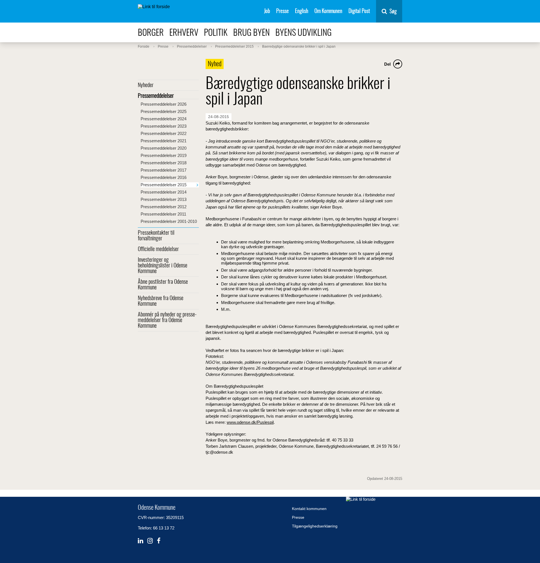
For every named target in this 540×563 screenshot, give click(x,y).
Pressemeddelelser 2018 (163, 162)
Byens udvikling (303, 33)
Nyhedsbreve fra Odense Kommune (160, 301)
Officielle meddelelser (158, 249)
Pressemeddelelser (156, 96)
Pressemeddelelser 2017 (163, 170)
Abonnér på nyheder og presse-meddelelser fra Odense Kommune (167, 320)
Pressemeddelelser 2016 (163, 177)
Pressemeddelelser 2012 (163, 206)
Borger (151, 33)
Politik (216, 33)
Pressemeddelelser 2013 (163, 199)
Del (387, 64)
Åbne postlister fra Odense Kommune (163, 285)
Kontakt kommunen (309, 508)
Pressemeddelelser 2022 (163, 133)
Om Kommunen (328, 11)
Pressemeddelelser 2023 (163, 126)
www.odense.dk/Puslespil (250, 422)
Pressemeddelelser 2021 (163, 140)
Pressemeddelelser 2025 (163, 111)
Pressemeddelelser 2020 (163, 148)
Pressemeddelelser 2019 (163, 155)
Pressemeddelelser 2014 (163, 192)
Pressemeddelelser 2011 (163, 214)
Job (267, 11)
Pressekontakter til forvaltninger (156, 235)
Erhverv (183, 33)
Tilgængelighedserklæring (315, 526)
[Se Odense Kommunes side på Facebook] (159, 540)
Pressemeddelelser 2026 (163, 104)
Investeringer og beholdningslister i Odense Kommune (162, 265)
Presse (282, 11)
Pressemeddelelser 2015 (163, 184)
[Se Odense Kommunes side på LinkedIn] (140, 540)
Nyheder (146, 85)
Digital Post (359, 11)
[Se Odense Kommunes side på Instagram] (150, 540)
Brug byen (251, 33)
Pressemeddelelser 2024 (163, 118)
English (301, 11)
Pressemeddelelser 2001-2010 (169, 221)
